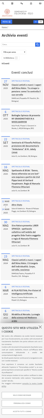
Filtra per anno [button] (9, 52)
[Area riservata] (31, 3)
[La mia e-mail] (40, 3)
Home (4, 27)
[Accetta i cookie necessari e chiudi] (40, 327)
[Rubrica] (12, 3)
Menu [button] (5, 21)
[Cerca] (3, 3)
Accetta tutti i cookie (22, 411)
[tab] (35, 21)
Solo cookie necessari (22, 395)
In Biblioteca (9, 58)
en (41, 22)
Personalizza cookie (22, 403)
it (36, 22)
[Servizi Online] (22, 3)
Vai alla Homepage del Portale (7, 12)
